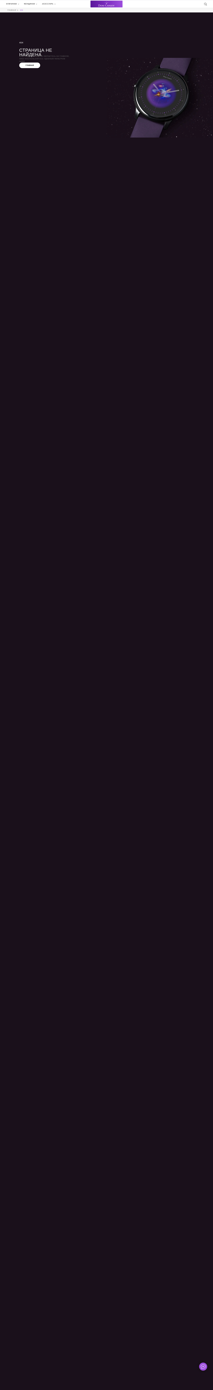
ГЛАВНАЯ (11, 10)
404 (21, 10)
